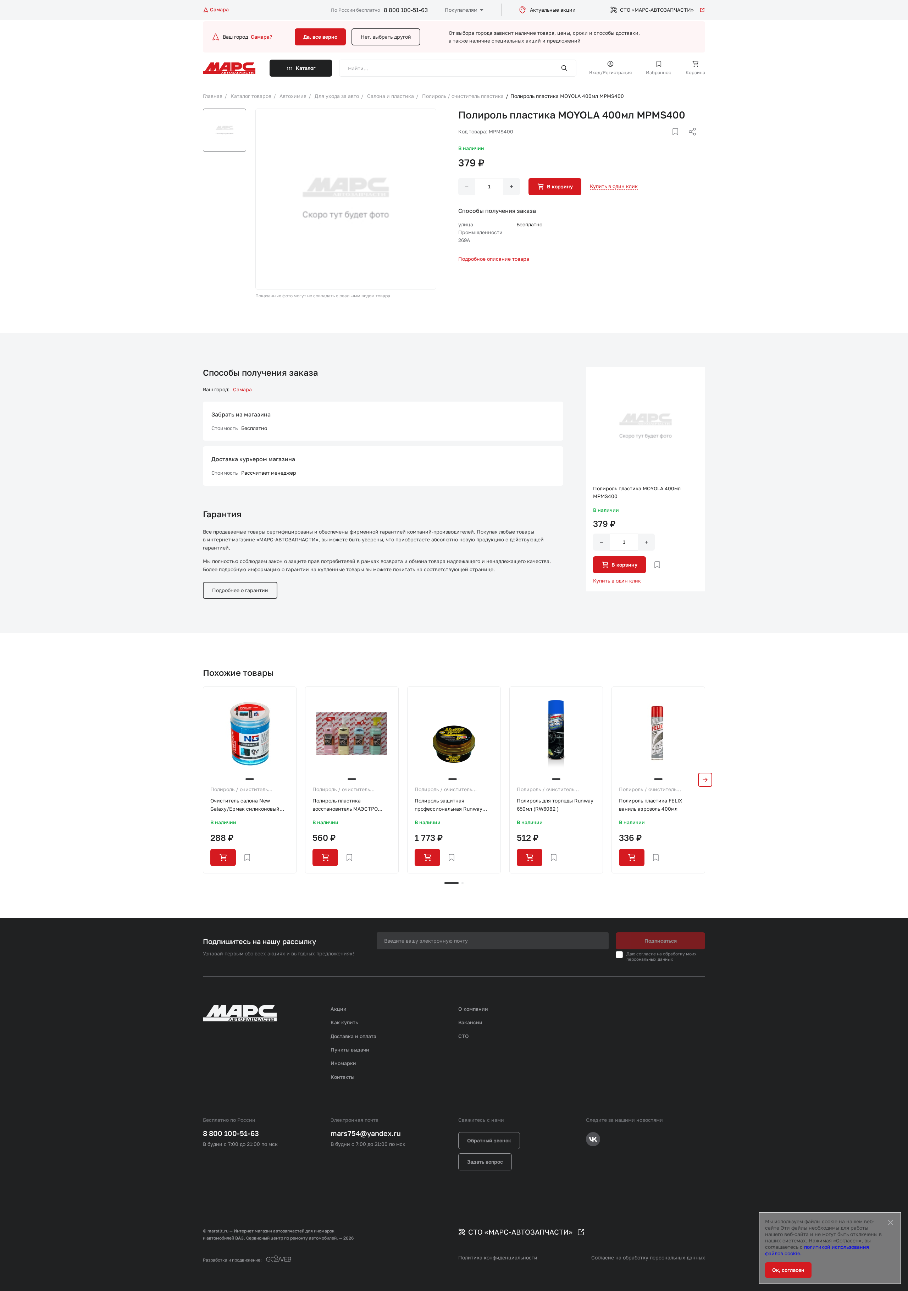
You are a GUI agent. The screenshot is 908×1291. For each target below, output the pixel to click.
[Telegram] (656, 140)
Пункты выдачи (350, 1050)
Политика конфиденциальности (497, 1257)
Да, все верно (320, 37)
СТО (463, 1036)
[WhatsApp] (690, 140)
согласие (646, 953)
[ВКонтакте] (667, 140)
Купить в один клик (614, 186)
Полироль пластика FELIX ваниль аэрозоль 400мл (650, 804)
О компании (473, 1009)
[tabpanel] (250, 779)
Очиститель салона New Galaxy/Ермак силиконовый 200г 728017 (244, 805)
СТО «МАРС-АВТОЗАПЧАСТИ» (657, 10)
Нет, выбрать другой (386, 37)
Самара (242, 389)
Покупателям (461, 10)
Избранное (658, 72)
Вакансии (470, 1022)
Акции (339, 1009)
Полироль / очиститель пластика (239, 789)
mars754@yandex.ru (366, 1133)
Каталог (306, 68)
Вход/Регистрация (610, 72)
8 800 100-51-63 (406, 9)
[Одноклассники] (678, 140)
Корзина (695, 72)
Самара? (261, 37)
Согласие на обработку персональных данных (648, 1257)
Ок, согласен (788, 1270)
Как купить (344, 1022)
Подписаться (660, 941)
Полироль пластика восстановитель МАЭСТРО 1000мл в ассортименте (345, 805)
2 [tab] (462, 883)
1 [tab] (451, 883)
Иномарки (343, 1063)
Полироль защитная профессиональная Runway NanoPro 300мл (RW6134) (448, 805)
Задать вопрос (485, 1162)
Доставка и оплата (353, 1036)
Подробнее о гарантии (240, 590)
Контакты (342, 1077)
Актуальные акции (553, 10)
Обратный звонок (489, 1140)
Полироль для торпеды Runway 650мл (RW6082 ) (555, 804)
